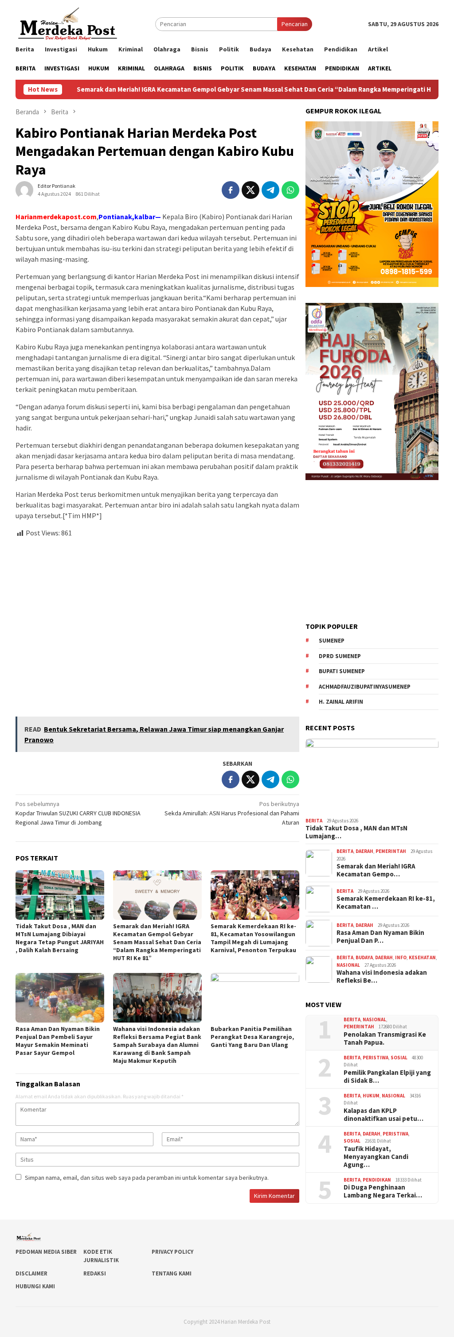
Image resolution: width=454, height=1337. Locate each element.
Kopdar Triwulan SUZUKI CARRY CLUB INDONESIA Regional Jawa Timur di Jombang (78, 813)
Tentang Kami (172, 1273)
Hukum (371, 1096)
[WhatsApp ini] (290, 190)
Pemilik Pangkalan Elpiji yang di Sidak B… (387, 1077)
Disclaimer (31, 1273)
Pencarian (295, 24)
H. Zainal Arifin (341, 701)
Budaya (364, 957)
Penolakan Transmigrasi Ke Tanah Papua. (385, 1038)
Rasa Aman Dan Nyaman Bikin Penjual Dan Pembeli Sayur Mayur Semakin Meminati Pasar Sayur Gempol (58, 1041)
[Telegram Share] (270, 190)
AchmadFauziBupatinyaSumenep (365, 686)
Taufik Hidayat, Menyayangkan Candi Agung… (376, 1157)
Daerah (364, 851)
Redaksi (94, 1273)
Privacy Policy (172, 1252)
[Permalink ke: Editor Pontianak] (24, 190)
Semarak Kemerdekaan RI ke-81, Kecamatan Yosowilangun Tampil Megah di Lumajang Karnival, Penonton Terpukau (253, 938)
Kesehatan (422, 957)
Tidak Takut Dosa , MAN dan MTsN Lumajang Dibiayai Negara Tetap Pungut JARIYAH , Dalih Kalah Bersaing (60, 938)
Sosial (399, 1057)
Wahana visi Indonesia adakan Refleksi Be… (382, 976)
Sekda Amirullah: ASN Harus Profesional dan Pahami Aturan (231, 813)
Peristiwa (375, 1057)
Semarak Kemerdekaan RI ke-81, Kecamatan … (386, 903)
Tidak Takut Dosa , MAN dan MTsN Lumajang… (356, 832)
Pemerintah (391, 851)
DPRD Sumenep (340, 656)
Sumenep (331, 640)
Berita (313, 821)
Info (401, 957)
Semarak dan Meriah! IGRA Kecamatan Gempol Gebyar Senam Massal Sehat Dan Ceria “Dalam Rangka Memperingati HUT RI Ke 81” (223, 89)
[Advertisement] (157, 624)
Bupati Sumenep (342, 671)
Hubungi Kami (35, 1286)
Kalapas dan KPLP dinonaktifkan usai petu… (383, 1115)
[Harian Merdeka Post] (68, 23)
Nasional (348, 965)
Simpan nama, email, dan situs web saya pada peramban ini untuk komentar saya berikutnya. (147, 1178)
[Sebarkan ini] (230, 190)
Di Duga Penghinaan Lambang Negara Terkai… (383, 1191)
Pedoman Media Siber (46, 1252)
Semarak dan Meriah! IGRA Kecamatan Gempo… (376, 870)
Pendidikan (377, 1180)
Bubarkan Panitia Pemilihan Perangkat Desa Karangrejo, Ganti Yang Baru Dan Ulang (252, 1037)
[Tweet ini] (250, 190)
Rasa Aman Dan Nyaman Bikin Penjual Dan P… (380, 937)
